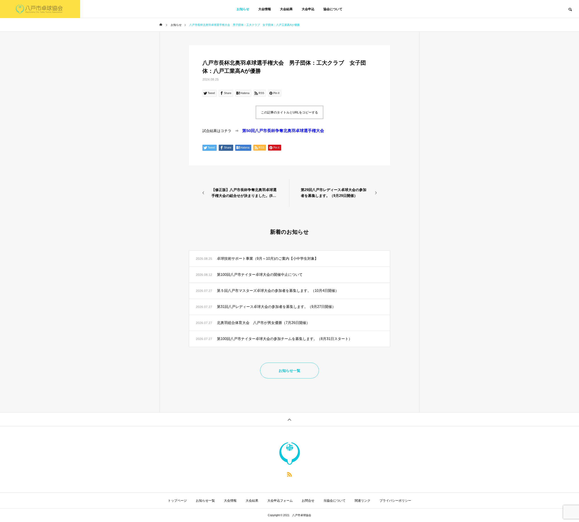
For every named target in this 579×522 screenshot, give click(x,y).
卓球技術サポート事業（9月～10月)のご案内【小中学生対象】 (267, 258)
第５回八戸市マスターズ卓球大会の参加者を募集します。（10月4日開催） (278, 291)
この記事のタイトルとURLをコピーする (289, 112)
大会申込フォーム (280, 500)
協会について (332, 9)
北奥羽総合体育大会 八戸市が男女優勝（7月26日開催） (263, 323)
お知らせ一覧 (205, 500)
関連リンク (362, 500)
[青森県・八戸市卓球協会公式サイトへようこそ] (40, 9)
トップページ (177, 500)
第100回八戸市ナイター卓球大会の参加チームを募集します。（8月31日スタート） (284, 339)
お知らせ (243, 9)
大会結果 (286, 9)
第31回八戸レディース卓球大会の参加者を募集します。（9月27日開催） (276, 307)
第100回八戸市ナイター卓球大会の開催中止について (260, 274)
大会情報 (264, 9)
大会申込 (308, 9)
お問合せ (308, 500)
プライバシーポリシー (395, 500)
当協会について (334, 500)
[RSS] (289, 474)
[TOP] (289, 419)
